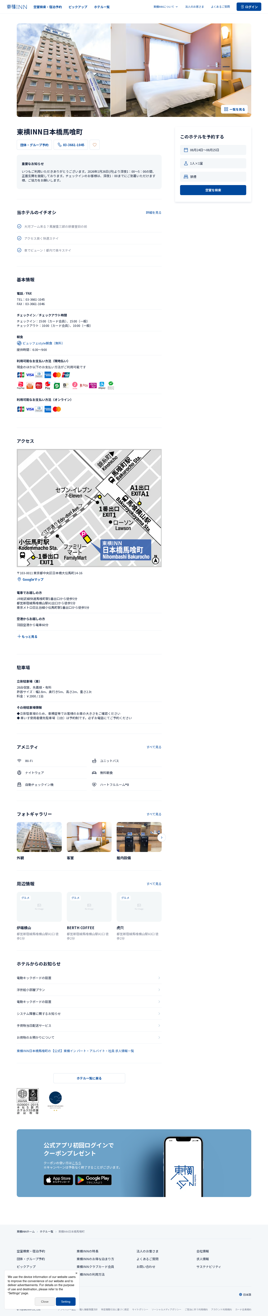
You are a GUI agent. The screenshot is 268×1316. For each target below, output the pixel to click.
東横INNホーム (26, 1231)
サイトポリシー (140, 1309)
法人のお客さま (194, 7)
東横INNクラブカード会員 (95, 1266)
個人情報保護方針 (88, 1309)
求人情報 (202, 1259)
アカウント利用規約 (221, 1309)
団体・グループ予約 (34, 145)
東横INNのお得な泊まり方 (95, 1259)
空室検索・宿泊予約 (48, 7)
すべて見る (154, 747)
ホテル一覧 (102, 7)
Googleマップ (33, 579)
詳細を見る (154, 212)
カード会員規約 (243, 1309)
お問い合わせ (146, 1266)
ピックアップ (77, 7)
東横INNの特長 (87, 1251)
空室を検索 (213, 190)
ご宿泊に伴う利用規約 (196, 1309)
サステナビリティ (208, 1266)
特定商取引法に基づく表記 (115, 1309)
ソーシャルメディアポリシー (166, 1309)
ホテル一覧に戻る (89, 1078)
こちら (76, 1163)
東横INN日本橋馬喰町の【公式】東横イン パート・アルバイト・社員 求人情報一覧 (75, 1051)
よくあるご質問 (220, 7)
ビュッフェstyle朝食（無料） (44, 343)
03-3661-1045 (73, 145)
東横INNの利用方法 (91, 1274)
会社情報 (202, 1251)
